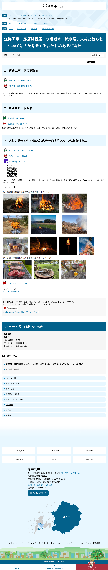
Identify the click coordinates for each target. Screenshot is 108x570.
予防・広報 (10, 389)
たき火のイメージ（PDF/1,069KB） (21, 283)
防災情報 (89, 451)
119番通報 (45, 23)
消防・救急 (34, 15)
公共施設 (54, 459)
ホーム (11, 15)
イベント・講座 (12, 378)
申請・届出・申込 (47, 15)
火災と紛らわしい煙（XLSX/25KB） (22, 150)
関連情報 (9, 415)
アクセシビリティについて (73, 543)
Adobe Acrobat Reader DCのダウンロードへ (20, 312)
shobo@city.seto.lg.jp (11, 291)
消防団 (8, 410)
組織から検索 (54, 451)
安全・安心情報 (21, 15)
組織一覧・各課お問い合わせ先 (40, 485)
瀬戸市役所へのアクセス (70, 473)
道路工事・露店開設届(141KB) (20, 86)
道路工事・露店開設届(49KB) (20, 80)
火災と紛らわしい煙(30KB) (19, 156)
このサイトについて (15, 543)
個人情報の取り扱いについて (49, 543)
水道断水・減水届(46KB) (17, 118)
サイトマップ (31, 543)
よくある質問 (19, 451)
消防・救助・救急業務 (48, 29)
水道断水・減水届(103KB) (17, 124)
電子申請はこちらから (17, 162)
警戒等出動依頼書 (12, 369)
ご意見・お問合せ (39, 493)
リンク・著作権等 (93, 543)
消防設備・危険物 (12, 394)
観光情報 (89, 459)
